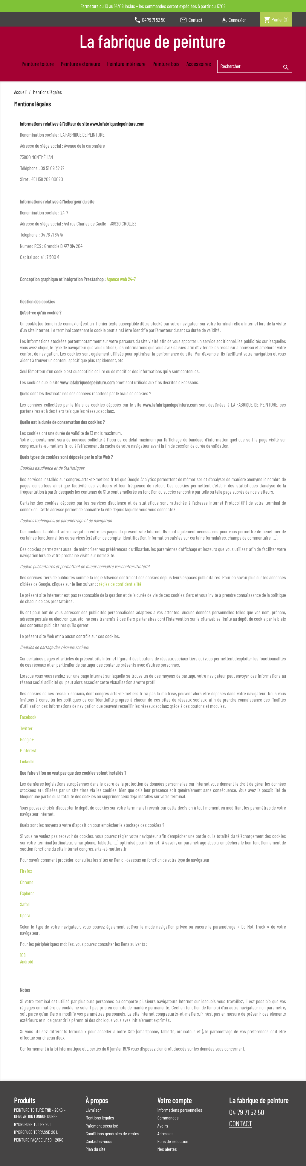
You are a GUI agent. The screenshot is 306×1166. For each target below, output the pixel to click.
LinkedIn (27, 761)
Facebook (28, 717)
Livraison (94, 1110)
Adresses (165, 1133)
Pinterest (28, 750)
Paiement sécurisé (102, 1125)
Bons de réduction (172, 1141)
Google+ (27, 739)
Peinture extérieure (80, 63)
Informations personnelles (179, 1110)
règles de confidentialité (120, 584)
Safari (25, 904)
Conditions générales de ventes (112, 1133)
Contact (191, 20)
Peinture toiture (38, 63)
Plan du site (95, 1149)
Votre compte (174, 1100)
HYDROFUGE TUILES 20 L (33, 1124)
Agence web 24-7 (121, 279)
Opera (25, 915)
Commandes (168, 1117)
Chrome (26, 882)
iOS (23, 955)
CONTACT (240, 1123)
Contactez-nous (99, 1141)
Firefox (26, 871)
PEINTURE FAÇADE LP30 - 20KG (38, 1139)
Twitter (26, 728)
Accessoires (198, 63)
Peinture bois (166, 63)
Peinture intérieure (126, 63)
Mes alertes (167, 1149)
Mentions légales (100, 1117)
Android (26, 961)
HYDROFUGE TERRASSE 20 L (36, 1132)
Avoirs (162, 1125)
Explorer (27, 893)
